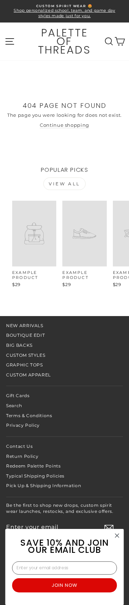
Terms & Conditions (29, 415)
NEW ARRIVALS (24, 325)
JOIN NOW (64, 585)
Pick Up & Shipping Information (43, 485)
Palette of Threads (64, 41)
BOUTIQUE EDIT (25, 335)
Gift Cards (17, 395)
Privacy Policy (23, 425)
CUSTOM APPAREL (28, 375)
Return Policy (22, 456)
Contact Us (19, 446)
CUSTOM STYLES (25, 355)
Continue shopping (64, 125)
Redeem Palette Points (33, 466)
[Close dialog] (117, 535)
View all (64, 183)
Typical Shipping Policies (35, 476)
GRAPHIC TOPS (24, 365)
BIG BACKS (19, 345)
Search (14, 405)
